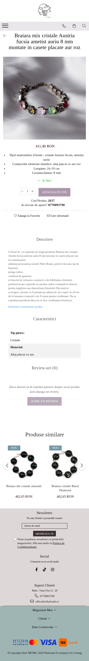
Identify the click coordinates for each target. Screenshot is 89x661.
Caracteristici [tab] (44, 318)
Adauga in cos (54, 192)
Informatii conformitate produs (25, 306)
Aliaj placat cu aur (22, 354)
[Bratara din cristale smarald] (23, 463)
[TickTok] (44, 569)
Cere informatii (59, 215)
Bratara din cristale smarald (23, 486)
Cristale (15, 340)
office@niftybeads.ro (47, 601)
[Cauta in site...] (84, 26)
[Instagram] (52, 569)
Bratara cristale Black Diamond (65, 488)
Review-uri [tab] (45, 367)
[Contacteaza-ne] (64, 26)
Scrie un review (44, 401)
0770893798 (46, 596)
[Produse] (5, 27)
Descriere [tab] (44, 239)
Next (82, 102)
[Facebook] (36, 569)
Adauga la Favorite (28, 215)
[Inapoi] (3, 36)
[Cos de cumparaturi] (74, 26)
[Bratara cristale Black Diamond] (65, 463)
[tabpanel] (44, 98)
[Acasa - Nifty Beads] (44, 11)
